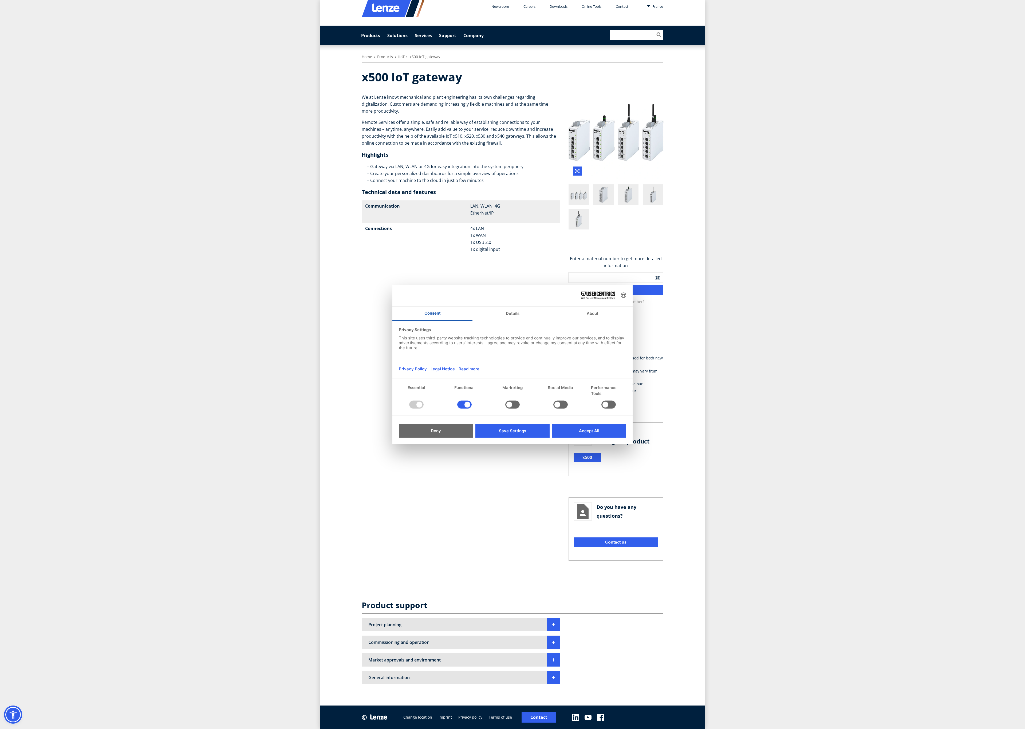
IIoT (401, 56)
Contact (622, 6)
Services (423, 35)
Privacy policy (470, 717)
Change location (417, 717)
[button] (461, 624)
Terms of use (500, 717)
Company (473, 35)
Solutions (397, 35)
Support (447, 35)
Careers (529, 6)
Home (367, 56)
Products (370, 35)
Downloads (558, 6)
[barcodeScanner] (657, 277)
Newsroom (500, 6)
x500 (587, 457)
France (657, 6)
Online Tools (591, 6)
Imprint (445, 717)
